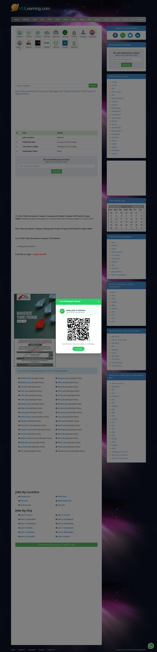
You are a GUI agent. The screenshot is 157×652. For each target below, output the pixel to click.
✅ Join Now (78, 349)
